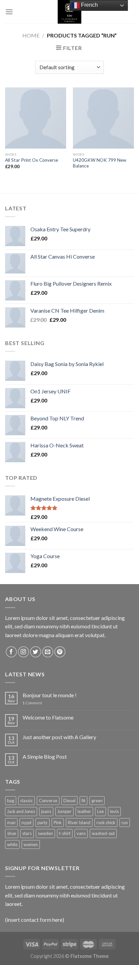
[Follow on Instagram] (23, 651)
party (42, 822)
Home (30, 35)
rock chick (105, 822)
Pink (58, 822)
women (31, 844)
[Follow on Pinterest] (59, 651)
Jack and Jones (21, 811)
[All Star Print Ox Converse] (35, 118)
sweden (45, 833)
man (11, 822)
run (124, 822)
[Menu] (9, 11)
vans (81, 833)
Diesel (69, 800)
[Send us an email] (47, 651)
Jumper (64, 811)
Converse (48, 800)
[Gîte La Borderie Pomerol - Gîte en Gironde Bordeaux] (69, 12)
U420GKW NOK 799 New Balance (99, 163)
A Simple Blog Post (45, 756)
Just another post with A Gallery (59, 737)
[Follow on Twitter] (35, 651)
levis (114, 811)
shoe (11, 833)
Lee (100, 811)
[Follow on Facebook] (11, 651)
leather (84, 811)
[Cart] (128, 12)
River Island (79, 822)
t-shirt (65, 833)
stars (27, 833)
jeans (46, 811)
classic (26, 800)
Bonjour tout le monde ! (50, 695)
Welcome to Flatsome (48, 717)
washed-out (103, 833)
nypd (26, 822)
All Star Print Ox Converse (31, 160)
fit (83, 800)
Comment (32, 703)
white (12, 844)
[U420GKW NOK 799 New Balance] (103, 118)
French (89, 5)
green (97, 800)
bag (10, 800)
